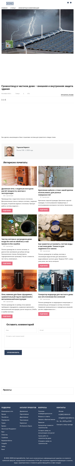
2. (23, 93)
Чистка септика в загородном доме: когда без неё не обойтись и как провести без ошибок (16, 241)
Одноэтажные (24, 414)
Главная (4, 8)
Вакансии (41, 422)
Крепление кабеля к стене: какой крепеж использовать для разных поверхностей (55, 192)
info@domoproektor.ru (66, 418)
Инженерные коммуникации (29, 8)
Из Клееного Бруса (26, 426)
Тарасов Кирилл (23, 147)
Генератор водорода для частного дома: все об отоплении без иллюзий (55, 295)
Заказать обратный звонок (46, 419)
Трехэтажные (24, 420)
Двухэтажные (24, 417)
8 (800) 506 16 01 (64, 415)
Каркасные (23, 423)
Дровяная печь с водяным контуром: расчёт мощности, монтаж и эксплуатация (17, 191)
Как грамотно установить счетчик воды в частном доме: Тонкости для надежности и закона (55, 246)
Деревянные (24, 411)
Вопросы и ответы (44, 416)
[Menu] (72, 3)
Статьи (12, 8)
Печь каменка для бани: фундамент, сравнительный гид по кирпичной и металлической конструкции (17, 297)
